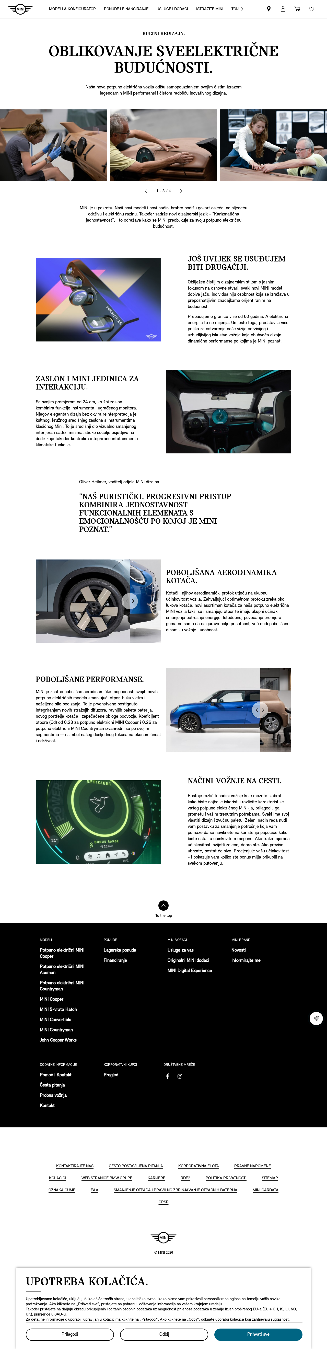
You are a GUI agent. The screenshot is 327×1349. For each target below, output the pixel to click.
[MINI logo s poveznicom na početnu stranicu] (163, 1238)
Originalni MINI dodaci (188, 960)
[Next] (181, 191)
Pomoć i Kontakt (56, 1075)
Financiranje (115, 960)
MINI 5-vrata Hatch (58, 1010)
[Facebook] (168, 1076)
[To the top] (163, 905)
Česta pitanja (52, 1085)
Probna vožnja (53, 1095)
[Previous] (146, 191)
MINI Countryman (56, 1030)
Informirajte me (246, 960)
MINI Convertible (55, 1020)
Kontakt (47, 1106)
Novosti (238, 950)
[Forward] (242, 9)
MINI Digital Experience (190, 971)
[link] (269, 9)
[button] (283, 9)
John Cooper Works (58, 1040)
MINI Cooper (51, 999)
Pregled (111, 1075)
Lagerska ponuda (120, 950)
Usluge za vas (181, 950)
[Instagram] (180, 1076)
